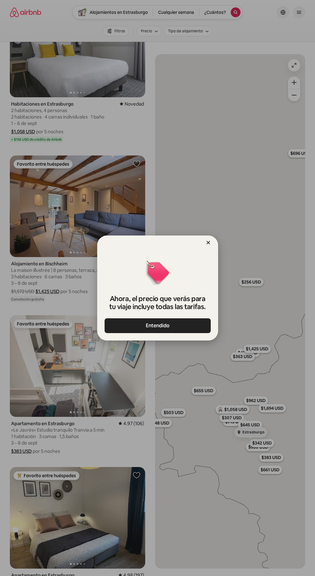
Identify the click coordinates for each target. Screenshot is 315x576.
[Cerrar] (208, 242)
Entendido (157, 325)
